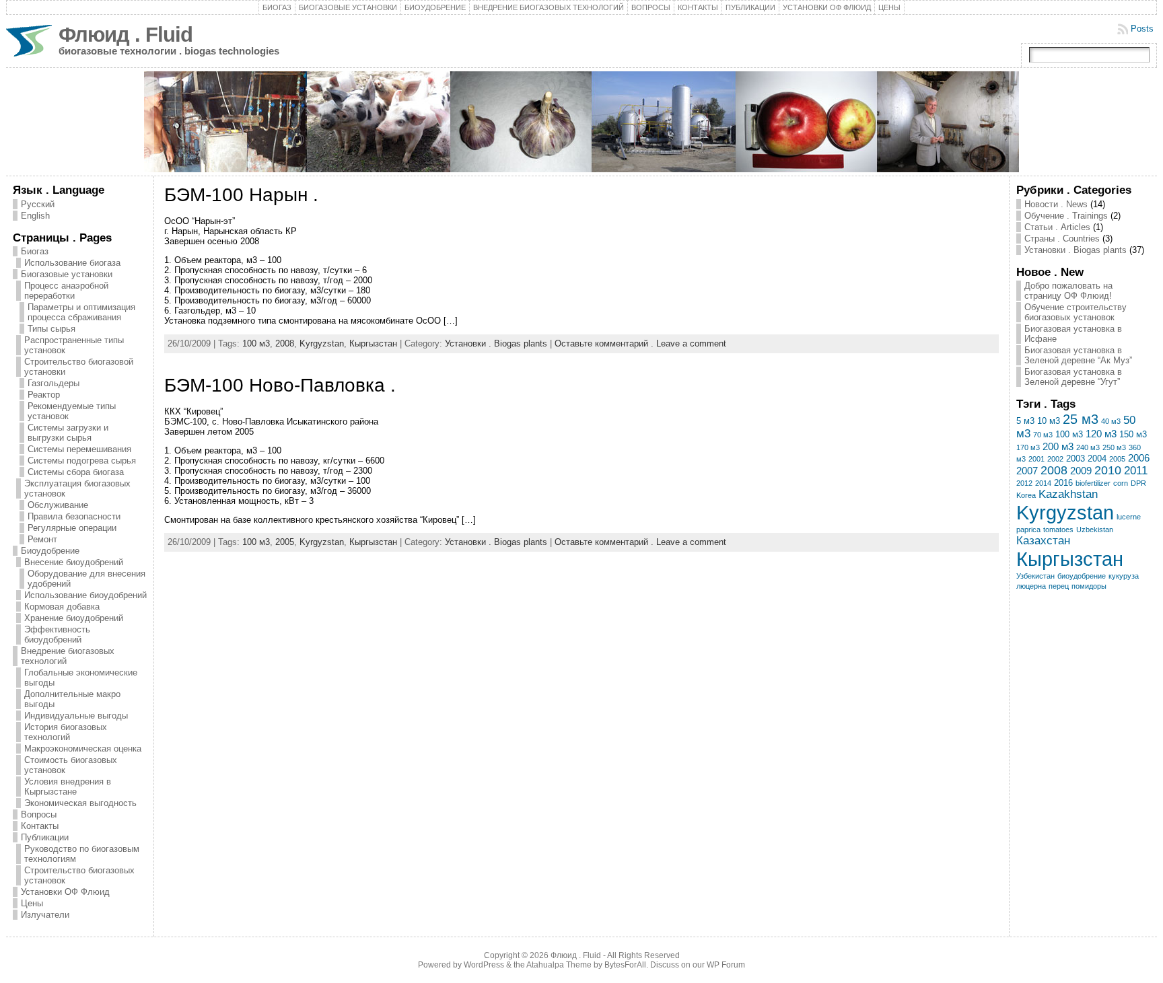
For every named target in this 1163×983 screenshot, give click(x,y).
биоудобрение (1081, 576)
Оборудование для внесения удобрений (86, 579)
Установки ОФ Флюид (827, 7)
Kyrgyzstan (321, 343)
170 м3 (1028, 447)
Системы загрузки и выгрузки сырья (68, 433)
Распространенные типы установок (74, 345)
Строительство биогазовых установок (79, 875)
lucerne (1129, 517)
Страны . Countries (1062, 238)
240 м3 (1088, 447)
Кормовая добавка (62, 607)
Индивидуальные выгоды (76, 716)
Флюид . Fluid (125, 34)
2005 (284, 542)
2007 (1027, 470)
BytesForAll (625, 965)
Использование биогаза (72, 263)
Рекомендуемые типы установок (72, 411)
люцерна (1031, 586)
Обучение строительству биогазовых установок (1075, 312)
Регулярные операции (72, 528)
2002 (1055, 459)
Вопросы (650, 7)
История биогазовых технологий (65, 732)
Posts (1142, 29)
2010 (1107, 470)
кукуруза (1123, 576)
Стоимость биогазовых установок (70, 765)
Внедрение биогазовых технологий (548, 7)
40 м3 (1111, 421)
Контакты (698, 7)
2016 (1063, 483)
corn (1120, 483)
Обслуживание (58, 505)
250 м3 (1114, 447)
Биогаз (276, 7)
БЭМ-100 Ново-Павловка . (280, 385)
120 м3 (1101, 433)
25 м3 (1080, 419)
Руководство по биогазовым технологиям (81, 854)
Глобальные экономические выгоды (80, 677)
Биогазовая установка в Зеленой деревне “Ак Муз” (1078, 355)
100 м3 (256, 343)
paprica (1028, 529)
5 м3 (1025, 421)
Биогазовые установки (348, 7)
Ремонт (42, 539)
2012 (1024, 483)
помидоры (1088, 586)
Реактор (44, 395)
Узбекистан (1035, 576)
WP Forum (726, 965)
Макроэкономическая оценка (82, 748)
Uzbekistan (1094, 529)
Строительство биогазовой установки (78, 367)
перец (1059, 586)
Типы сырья (51, 329)
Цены (889, 7)
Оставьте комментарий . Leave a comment (640, 343)
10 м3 (1048, 421)
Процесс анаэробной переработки (66, 291)
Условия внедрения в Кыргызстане (67, 786)
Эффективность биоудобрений (57, 634)
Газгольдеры (53, 383)
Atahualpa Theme (559, 965)
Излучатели (45, 915)
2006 (1139, 458)
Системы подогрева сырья (82, 461)
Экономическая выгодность (80, 803)
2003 (1075, 458)
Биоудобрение (435, 7)
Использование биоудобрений (85, 595)
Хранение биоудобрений (73, 618)
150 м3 (1133, 434)
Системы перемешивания (79, 449)
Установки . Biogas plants (496, 343)
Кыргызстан (373, 343)
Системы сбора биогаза (76, 472)
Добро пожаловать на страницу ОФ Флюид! (1068, 291)
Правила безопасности (74, 516)
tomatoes (1058, 529)
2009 (1081, 470)
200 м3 (1058, 446)
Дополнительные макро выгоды (72, 699)
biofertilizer (1093, 483)
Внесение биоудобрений (73, 562)
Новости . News (1056, 204)
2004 (1097, 458)
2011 (1136, 470)
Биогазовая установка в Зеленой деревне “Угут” (1073, 377)
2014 (1043, 483)
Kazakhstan (1068, 494)
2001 (1036, 459)
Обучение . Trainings (1066, 216)
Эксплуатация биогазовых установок (77, 488)
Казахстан (1043, 540)
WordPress (484, 965)
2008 (284, 343)
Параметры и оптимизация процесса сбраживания (81, 312)
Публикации (750, 7)
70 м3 (1043, 435)
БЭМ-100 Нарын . (241, 194)
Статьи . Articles (1057, 227)
